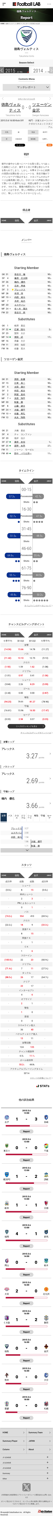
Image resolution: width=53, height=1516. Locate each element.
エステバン (19, 305)
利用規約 (5, 1495)
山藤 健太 (19, 406)
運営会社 (38, 1495)
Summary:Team (36, 1432)
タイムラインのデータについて (37, 606)
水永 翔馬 (19, 417)
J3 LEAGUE (7, 1468)
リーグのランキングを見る (26, 726)
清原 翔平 (19, 398)
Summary (6, 1473)
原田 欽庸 (19, 379)
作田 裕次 (19, 390)
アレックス (19, 289)
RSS (49, 145)
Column (6, 1449)
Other (5, 1479)
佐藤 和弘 (19, 413)
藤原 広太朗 (20, 278)
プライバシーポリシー (26, 1495)
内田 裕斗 (19, 297)
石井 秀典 (19, 286)
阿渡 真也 (19, 394)
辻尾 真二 (19, 383)
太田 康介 (19, 387)
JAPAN (32, 1441)
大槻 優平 (19, 410)
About (31, 1449)
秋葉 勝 (18, 402)
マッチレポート (26, 87)
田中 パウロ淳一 (23, 453)
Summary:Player (10, 1441)
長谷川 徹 (19, 274)
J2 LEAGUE (7, 1463)
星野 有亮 (19, 446)
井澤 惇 (18, 293)
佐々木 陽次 (20, 308)
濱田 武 (18, 337)
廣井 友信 (19, 442)
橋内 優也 (19, 282)
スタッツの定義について (40, 1078)
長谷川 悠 (19, 312)
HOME (2, 23)
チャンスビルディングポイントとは (36, 733)
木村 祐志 (19, 301)
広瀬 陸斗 (19, 329)
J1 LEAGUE (7, 1457)
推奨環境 (13, 1495)
